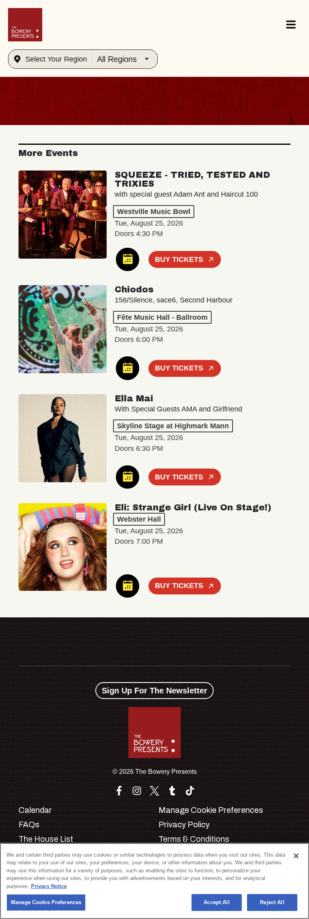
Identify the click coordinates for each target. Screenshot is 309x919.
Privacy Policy (184, 824)
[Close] (296, 856)
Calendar (35, 810)
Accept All (216, 902)
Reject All (272, 902)
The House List (46, 839)
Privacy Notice (49, 886)
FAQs (29, 824)
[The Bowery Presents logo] (25, 24)
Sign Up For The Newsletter (154, 690)
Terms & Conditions (194, 839)
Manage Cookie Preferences (46, 902)
